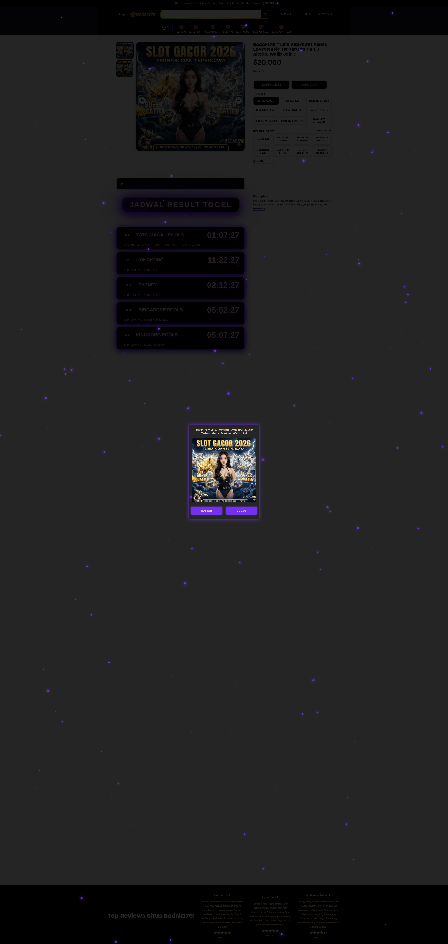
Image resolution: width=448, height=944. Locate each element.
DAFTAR (206, 511)
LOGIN (241, 511)
